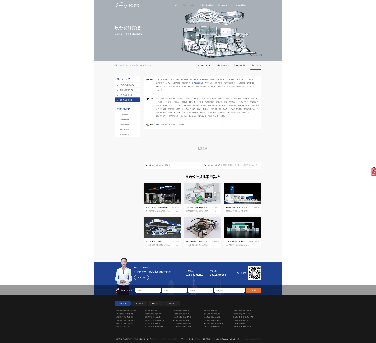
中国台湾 (205, 98)
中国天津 (221, 98)
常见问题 (122, 303)
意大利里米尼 (190, 109)
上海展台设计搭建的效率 (240, 320)
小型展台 (181, 125)
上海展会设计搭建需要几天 (182, 317)
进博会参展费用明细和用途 (212, 314)
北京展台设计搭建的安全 (123, 327)
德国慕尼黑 (232, 105)
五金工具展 (175, 79)
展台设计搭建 (189, 5)
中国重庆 (184, 102)
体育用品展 (194, 79)
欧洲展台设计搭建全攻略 (181, 310)
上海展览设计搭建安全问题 (212, 317)
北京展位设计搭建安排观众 (182, 323)
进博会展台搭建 (206, 5)
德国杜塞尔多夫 (243, 105)
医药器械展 (220, 79)
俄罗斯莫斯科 (209, 102)
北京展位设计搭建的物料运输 (154, 327)
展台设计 (186, 339)
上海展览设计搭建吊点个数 (182, 327)
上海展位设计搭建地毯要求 (153, 317)
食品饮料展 (160, 90)
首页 (176, 5)
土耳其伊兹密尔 (161, 105)
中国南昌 (189, 98)
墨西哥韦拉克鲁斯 (199, 105)
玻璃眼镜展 (250, 83)
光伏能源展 (204, 79)
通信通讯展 (250, 86)
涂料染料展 (218, 83)
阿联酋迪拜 (202, 116)
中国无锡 (237, 98)
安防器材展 (249, 79)
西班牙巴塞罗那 (161, 116)
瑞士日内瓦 (223, 109)
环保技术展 (241, 83)
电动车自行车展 (161, 86)
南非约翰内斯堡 (221, 102)
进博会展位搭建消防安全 (181, 314)
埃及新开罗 (187, 105)
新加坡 (199, 109)
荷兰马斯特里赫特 (233, 112)
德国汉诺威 (255, 105)
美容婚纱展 (211, 86)
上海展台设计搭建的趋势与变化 (154, 320)
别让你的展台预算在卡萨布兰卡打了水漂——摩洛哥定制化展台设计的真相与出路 (237, 165)
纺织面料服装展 (200, 86)
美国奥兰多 (171, 112)
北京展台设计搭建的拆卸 (152, 323)
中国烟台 (176, 102)
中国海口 (159, 102)
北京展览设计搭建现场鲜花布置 (213, 323)
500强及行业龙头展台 (204, 65)
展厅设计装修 (166, 339)
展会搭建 (213, 339)
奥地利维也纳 (212, 105)
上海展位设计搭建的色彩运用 (124, 323)
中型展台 (172, 125)
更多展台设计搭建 (145, 65)
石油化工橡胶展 (187, 86)
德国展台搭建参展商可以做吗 (242, 314)
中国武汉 (254, 98)
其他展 (212, 79)
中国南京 (181, 98)
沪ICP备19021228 (249, 339)
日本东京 (206, 109)
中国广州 (229, 98)
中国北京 (172, 98)
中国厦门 (197, 98)
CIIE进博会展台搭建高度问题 (242, 310)
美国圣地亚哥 (161, 112)
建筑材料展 (186, 83)
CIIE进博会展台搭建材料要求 (124, 314)
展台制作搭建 (199, 339)
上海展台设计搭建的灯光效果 (242, 327)
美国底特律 (181, 112)
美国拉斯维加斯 (192, 112)
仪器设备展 (184, 79)
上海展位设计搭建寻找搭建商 (124, 317)
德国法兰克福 (161, 109)
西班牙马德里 (174, 116)
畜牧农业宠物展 (174, 86)
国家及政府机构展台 (223, 65)
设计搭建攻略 (124, 120)
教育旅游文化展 (197, 83)
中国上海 (164, 98)
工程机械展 (176, 83)
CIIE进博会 (165, 79)
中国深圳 (167, 102)
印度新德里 (254, 102)
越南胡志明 (192, 116)
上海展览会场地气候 (239, 323)
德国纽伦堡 (179, 109)
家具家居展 (160, 83)
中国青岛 (200, 102)
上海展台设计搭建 (156, 339)
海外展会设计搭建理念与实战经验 (126, 310)
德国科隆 (171, 109)
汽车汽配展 (209, 83)
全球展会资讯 (124, 125)
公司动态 (139, 303)
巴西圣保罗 (223, 105)
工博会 (168, 83)
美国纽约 (203, 112)
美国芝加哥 (212, 112)
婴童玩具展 (239, 79)
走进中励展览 (240, 5)
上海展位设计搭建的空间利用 (212, 320)
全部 (157, 79)
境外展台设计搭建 (239, 65)
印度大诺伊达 (243, 102)
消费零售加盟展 (229, 83)
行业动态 (155, 303)
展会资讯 (172, 303)
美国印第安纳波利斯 (251, 109)
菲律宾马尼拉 (246, 112)
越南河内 (183, 116)
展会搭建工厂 (224, 5)
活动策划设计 (175, 339)
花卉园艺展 (221, 86)
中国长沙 (192, 102)
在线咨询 (141, 278)
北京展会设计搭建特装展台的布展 (243, 317)
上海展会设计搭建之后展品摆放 (125, 320)
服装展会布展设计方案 (152, 310)
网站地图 (258, 339)
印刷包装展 (230, 79)
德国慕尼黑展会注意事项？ (153, 314)
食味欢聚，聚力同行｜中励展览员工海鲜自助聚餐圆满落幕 (179, 165)
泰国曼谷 (214, 109)
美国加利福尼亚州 (235, 109)
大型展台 (164, 125)
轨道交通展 (231, 86)
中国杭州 (246, 98)
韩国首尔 (224, 116)
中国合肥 (213, 98)
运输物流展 (240, 86)
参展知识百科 (124, 129)
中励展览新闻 (124, 115)
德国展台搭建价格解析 (210, 310)
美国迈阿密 (221, 112)
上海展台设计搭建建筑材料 (212, 327)
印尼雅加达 (233, 102)
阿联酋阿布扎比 (213, 116)
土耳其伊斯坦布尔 (175, 105)
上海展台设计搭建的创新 (181, 320)
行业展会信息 (124, 134)
